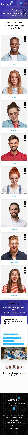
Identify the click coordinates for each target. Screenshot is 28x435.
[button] (21, 3)
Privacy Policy (14, 428)
